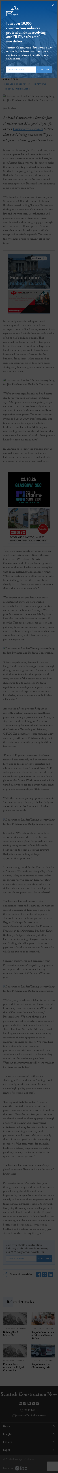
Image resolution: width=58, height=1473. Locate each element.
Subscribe (44, 69)
